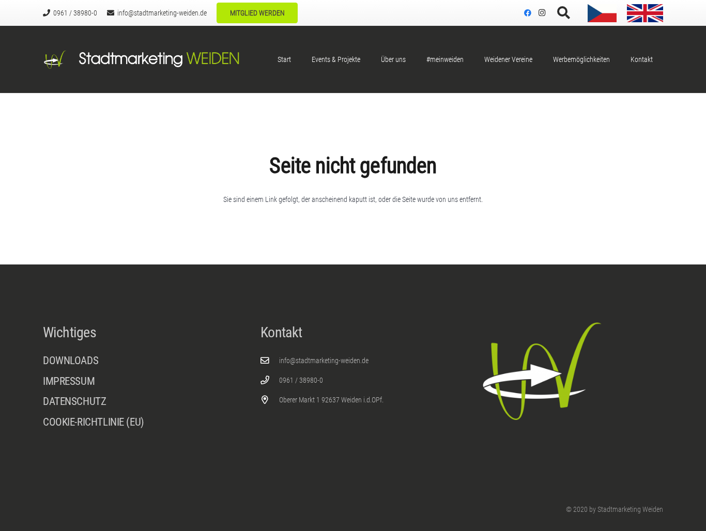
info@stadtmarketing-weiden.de (324, 360)
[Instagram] (542, 13)
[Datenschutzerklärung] (135, 404)
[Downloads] (135, 360)
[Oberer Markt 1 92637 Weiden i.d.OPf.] (270, 400)
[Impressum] (135, 384)
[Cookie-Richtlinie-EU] (135, 422)
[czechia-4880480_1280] (602, 13)
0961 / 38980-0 (301, 380)
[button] (563, 13)
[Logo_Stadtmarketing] (55, 60)
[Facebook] (527, 13)
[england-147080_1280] (645, 13)
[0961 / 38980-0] (270, 380)
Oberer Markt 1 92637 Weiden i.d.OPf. (331, 400)
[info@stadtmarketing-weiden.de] (270, 360)
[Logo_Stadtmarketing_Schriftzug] (158, 60)
